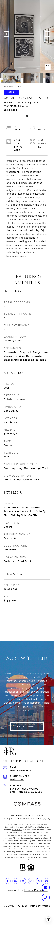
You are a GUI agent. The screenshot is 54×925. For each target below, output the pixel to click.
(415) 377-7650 (17, 779)
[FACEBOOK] (8, 881)
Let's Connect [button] (27, 726)
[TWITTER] (23, 881)
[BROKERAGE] (31, 881)
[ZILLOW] (46, 881)
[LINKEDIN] (15, 881)
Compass (17, 829)
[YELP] (39, 881)
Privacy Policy (40, 905)
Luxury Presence (36, 890)
